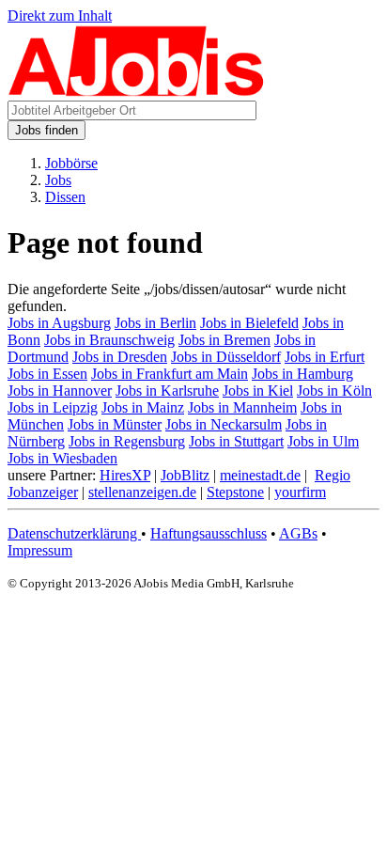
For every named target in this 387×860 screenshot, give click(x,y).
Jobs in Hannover (60, 391)
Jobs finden (46, 130)
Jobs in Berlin (155, 323)
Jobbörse (71, 163)
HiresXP (125, 475)
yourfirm (300, 492)
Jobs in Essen (47, 374)
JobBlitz (185, 475)
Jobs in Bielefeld (249, 323)
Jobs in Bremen (224, 340)
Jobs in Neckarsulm (223, 424)
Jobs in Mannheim (242, 407)
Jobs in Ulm (323, 441)
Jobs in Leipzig (53, 407)
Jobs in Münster (115, 424)
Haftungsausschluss (208, 533)
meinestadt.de (260, 475)
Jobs (58, 180)
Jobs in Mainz (142, 407)
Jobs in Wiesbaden (62, 458)
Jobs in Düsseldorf (226, 357)
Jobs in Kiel (258, 391)
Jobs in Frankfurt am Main (169, 374)
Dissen (65, 197)
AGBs (298, 533)
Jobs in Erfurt (324, 357)
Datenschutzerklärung (74, 533)
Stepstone (235, 492)
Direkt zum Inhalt (60, 15)
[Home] (137, 92)
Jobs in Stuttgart (236, 441)
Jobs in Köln (334, 391)
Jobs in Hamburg (302, 374)
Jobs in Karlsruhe (167, 391)
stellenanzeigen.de (142, 492)
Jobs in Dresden (119, 357)
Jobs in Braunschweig (109, 340)
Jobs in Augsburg (59, 323)
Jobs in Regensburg (127, 441)
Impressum (40, 550)
